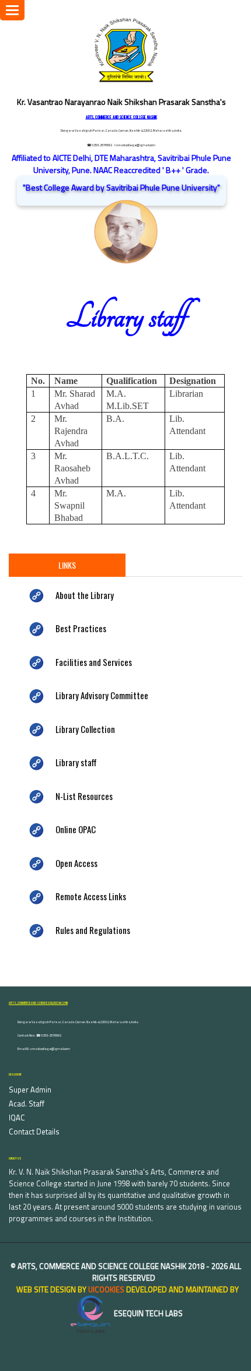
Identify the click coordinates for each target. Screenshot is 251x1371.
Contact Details (34, 1131)
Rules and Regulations (92, 930)
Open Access (76, 863)
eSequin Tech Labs (147, 1313)
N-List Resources (84, 796)
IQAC (17, 1117)
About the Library (84, 594)
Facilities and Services (93, 661)
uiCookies (106, 1289)
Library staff (76, 762)
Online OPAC (75, 829)
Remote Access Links (90, 896)
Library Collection (85, 728)
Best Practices (80, 628)
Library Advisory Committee (101, 695)
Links (67, 565)
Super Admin (30, 1089)
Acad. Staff (26, 1103)
